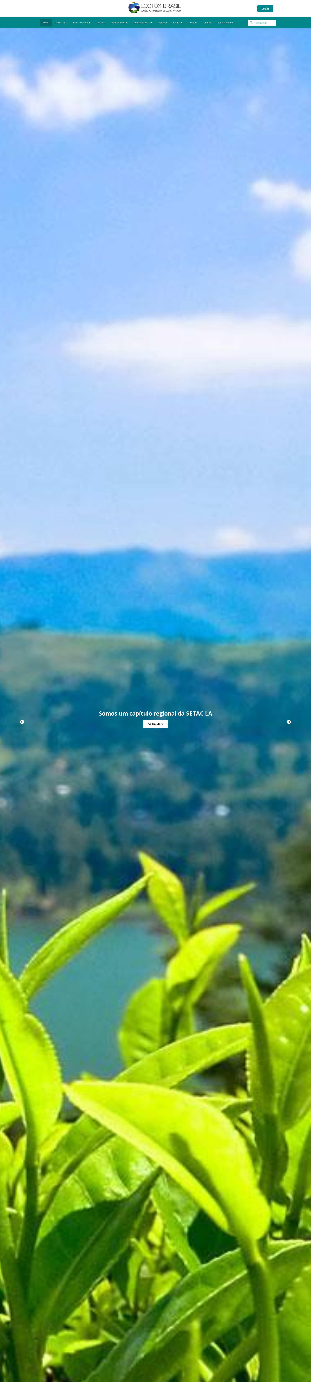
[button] (22, 722)
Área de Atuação (82, 22)
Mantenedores (119, 22)
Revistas (177, 22)
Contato (193, 22)
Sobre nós (61, 22)
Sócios (101, 22)
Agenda (162, 22)
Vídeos (207, 22)
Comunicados (141, 22)
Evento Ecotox (225, 22)
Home (46, 22)
